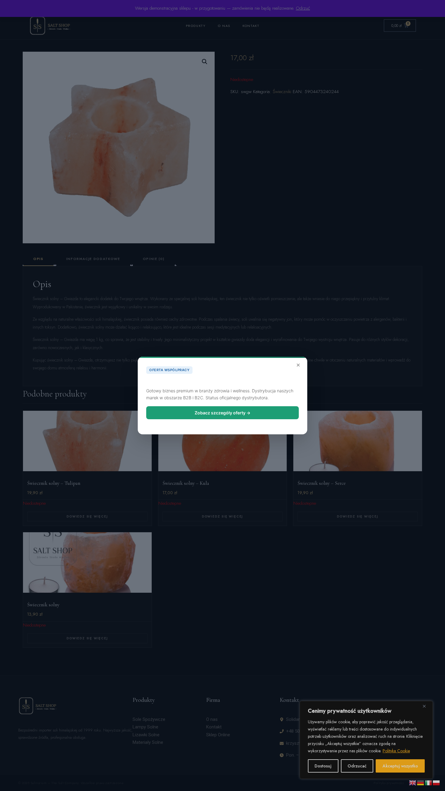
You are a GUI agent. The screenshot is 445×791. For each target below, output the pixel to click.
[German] (421, 782)
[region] (366, 740)
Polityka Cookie (396, 751)
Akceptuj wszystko (400, 766)
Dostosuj (323, 766)
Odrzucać (357, 766)
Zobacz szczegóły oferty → (222, 412)
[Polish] (436, 782)
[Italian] (429, 782)
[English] (413, 782)
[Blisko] (426, 706)
